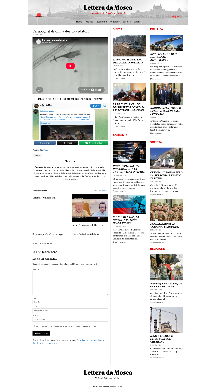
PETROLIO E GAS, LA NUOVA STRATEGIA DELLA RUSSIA (126, 219)
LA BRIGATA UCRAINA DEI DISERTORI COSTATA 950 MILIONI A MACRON (129, 107)
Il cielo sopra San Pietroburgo (47, 234)
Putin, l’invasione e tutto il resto (88, 224)
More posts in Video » (101, 191)
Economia (101, 21)
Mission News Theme (100, 387)
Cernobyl (37, 155)
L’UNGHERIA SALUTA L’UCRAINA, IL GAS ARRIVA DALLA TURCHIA (129, 169)
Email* (34, 307)
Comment (35, 269)
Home (79, 21)
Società (127, 21)
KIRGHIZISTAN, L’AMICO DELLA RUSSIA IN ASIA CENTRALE (165, 111)
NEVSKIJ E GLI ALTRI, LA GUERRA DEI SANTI (166, 285)
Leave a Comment (158, 79)
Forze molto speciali (42, 243)
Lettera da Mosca (108, 7)
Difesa (137, 21)
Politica (89, 21)
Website (35, 315)
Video (45, 150)
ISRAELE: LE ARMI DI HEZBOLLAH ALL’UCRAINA (164, 56)
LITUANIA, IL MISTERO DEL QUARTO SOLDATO (128, 61)
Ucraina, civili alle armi (44, 197)
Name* (34, 298)
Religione (115, 21)
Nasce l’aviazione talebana (85, 234)
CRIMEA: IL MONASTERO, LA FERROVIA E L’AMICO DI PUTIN (166, 175)
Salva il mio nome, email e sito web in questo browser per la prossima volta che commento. (67, 326)
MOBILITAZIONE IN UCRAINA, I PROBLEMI (164, 225)
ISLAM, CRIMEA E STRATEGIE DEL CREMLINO (161, 338)
